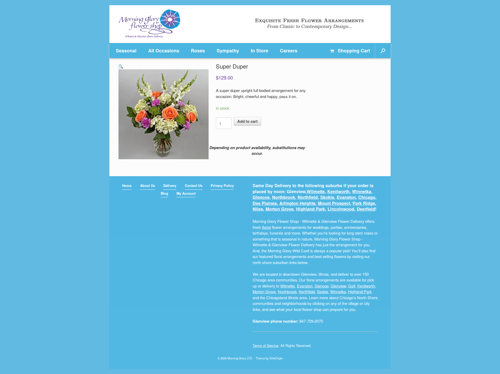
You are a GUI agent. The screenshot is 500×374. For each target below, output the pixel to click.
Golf (351, 286)
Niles (258, 209)
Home (127, 185)
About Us (147, 185)
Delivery (169, 185)
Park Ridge (364, 203)
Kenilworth (338, 191)
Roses (198, 50)
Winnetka (361, 191)
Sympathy (228, 50)
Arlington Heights (297, 203)
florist (266, 227)
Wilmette (316, 191)
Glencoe (261, 197)
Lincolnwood (341, 209)
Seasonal (126, 50)
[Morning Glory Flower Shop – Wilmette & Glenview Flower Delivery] (149, 24)
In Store (259, 50)
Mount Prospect (334, 203)
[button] (383, 50)
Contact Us (193, 185)
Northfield (308, 197)
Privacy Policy (222, 185)
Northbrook (283, 197)
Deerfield (366, 209)
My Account (186, 193)
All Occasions (163, 50)
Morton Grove (279, 209)
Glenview (338, 286)
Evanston (346, 197)
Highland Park (310, 209)
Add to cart (247, 121)
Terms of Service (265, 345)
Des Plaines (265, 203)
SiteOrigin (276, 358)
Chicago (366, 197)
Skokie (327, 197)
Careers (288, 50)
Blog (164, 193)
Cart (354, 50)
